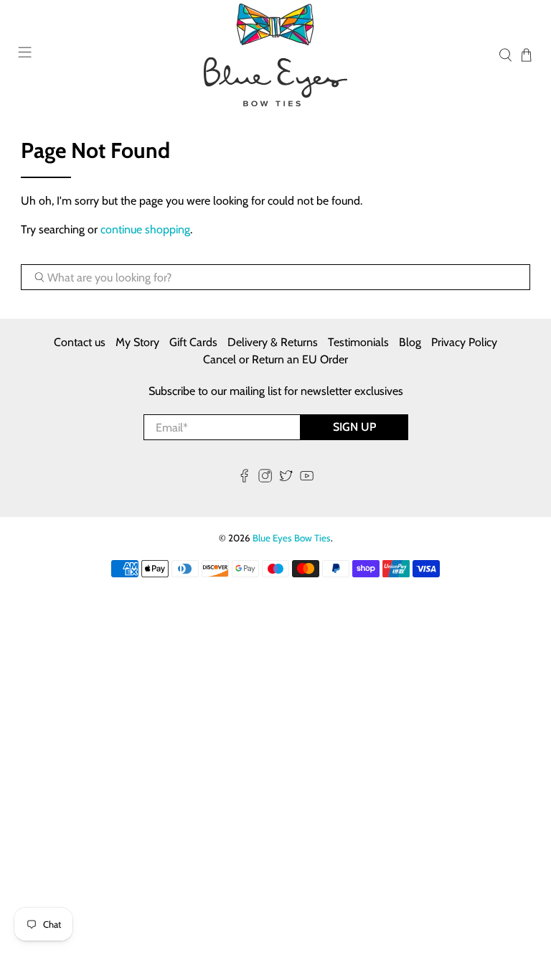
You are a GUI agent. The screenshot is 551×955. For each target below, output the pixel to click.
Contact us (79, 342)
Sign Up (354, 427)
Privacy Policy (464, 342)
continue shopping (145, 229)
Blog (410, 342)
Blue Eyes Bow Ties (292, 538)
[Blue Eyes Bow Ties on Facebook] (244, 478)
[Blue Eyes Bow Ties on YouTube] (307, 478)
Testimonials (358, 342)
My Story (137, 342)
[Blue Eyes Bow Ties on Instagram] (265, 478)
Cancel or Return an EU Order (275, 359)
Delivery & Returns (272, 342)
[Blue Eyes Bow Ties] (275, 55)
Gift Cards (193, 342)
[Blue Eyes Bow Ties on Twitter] (286, 478)
